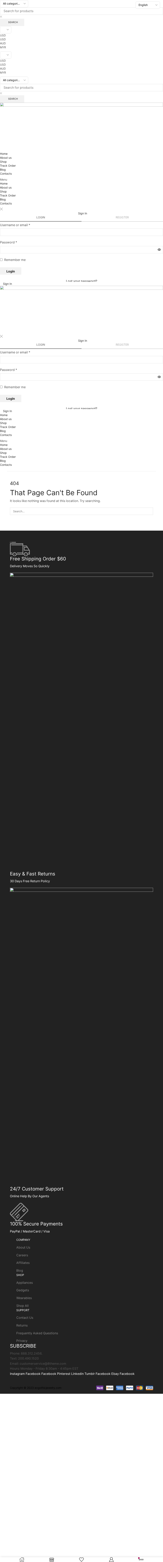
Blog (3, 169)
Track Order (8, 165)
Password (8, 242)
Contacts (6, 173)
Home (4, 153)
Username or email (15, 225)
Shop (3, 161)
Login (10, 271)
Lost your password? (81, 281)
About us (6, 157)
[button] (81, 180)
